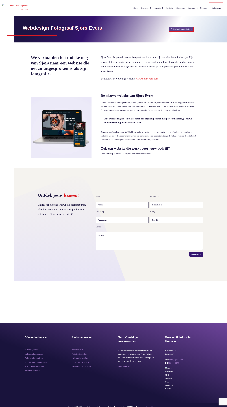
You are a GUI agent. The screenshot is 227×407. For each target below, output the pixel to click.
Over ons (191, 8)
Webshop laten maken (80, 358)
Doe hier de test (124, 366)
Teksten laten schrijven (80, 362)
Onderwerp (100, 212)
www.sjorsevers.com (147, 78)
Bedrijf (152, 212)
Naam (98, 196)
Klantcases (180, 8)
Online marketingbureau (34, 354)
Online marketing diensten (34, 358)
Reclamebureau (77, 350)
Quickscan (216, 8)
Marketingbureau (31, 350)
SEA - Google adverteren (34, 366)
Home (135, 8)
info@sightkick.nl (176, 360)
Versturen (195, 254)
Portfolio (169, 8)
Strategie (157, 8)
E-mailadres (154, 196)
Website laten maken (79, 354)
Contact (203, 8)
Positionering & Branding (81, 366)
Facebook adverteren (32, 371)
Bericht (98, 227)
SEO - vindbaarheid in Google (36, 362)
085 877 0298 (173, 363)
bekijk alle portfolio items (182, 29)
